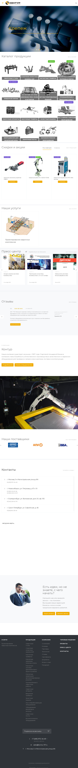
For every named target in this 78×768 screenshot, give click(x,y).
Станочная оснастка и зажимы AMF (29, 78)
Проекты (64, 643)
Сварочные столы (11, 78)
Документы (45, 659)
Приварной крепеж (11, 98)
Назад (2, 270)
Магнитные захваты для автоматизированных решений (48, 96)
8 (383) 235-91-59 (12, 491)
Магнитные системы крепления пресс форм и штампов (29, 97)
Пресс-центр (65, 647)
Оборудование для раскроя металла (11, 139)
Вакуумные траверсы (29, 119)
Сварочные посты (30, 139)
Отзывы (44, 654)
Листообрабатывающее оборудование (67, 119)
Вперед (76, 270)
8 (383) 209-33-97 (12, 493)
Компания (46, 640)
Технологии (45, 651)
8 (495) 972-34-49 (12, 482)
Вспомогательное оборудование (48, 139)
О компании (46, 643)
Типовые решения (67, 640)
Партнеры (45, 649)
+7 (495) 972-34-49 (39, 739)
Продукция (30, 640)
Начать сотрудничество (24, 365)
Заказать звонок (62, 613)
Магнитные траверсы (48, 78)
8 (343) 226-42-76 (12, 501)
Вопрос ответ (46, 662)
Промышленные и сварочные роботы (66, 98)
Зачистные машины (48, 119)
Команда (45, 646)
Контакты (64, 651)
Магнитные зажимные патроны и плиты (66, 78)
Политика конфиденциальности (39, 763)
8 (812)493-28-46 (12, 510)
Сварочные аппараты (11, 119)
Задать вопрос (49, 613)
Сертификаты (46, 657)
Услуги (4, 640)
